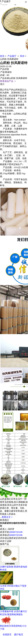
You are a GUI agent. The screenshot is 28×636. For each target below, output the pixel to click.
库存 (22, 56)
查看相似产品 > (8, 81)
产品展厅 (11, 56)
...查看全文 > (6, 517)
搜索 (15, 4)
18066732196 (15, 532)
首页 (2, 56)
